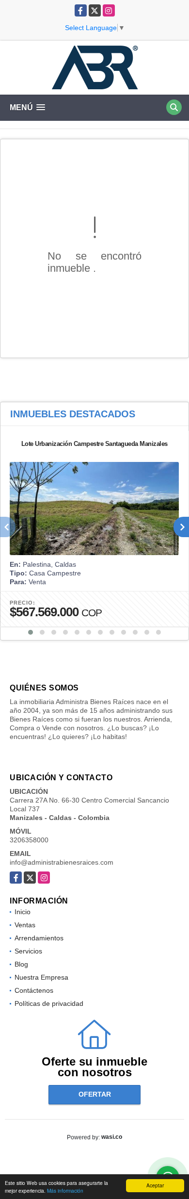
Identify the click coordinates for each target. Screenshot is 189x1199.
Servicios (28, 951)
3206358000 (29, 840)
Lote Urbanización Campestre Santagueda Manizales (94, 443)
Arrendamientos (39, 938)
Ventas (25, 925)
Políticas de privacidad (49, 1003)
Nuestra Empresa (41, 977)
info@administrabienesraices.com (61, 862)
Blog (21, 964)
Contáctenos (34, 990)
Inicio (23, 912)
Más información (65, 1190)
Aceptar (155, 1185)
